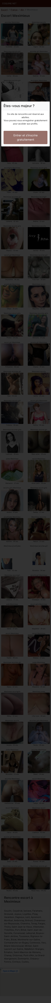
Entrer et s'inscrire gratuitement (25, 137)
